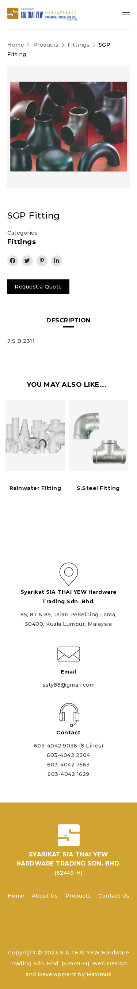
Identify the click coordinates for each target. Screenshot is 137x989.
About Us (45, 895)
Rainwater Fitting (35, 488)
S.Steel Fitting (98, 488)
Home (15, 45)
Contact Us (113, 895)
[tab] (68, 320)
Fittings (79, 45)
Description (68, 320)
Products (78, 895)
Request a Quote (38, 286)
